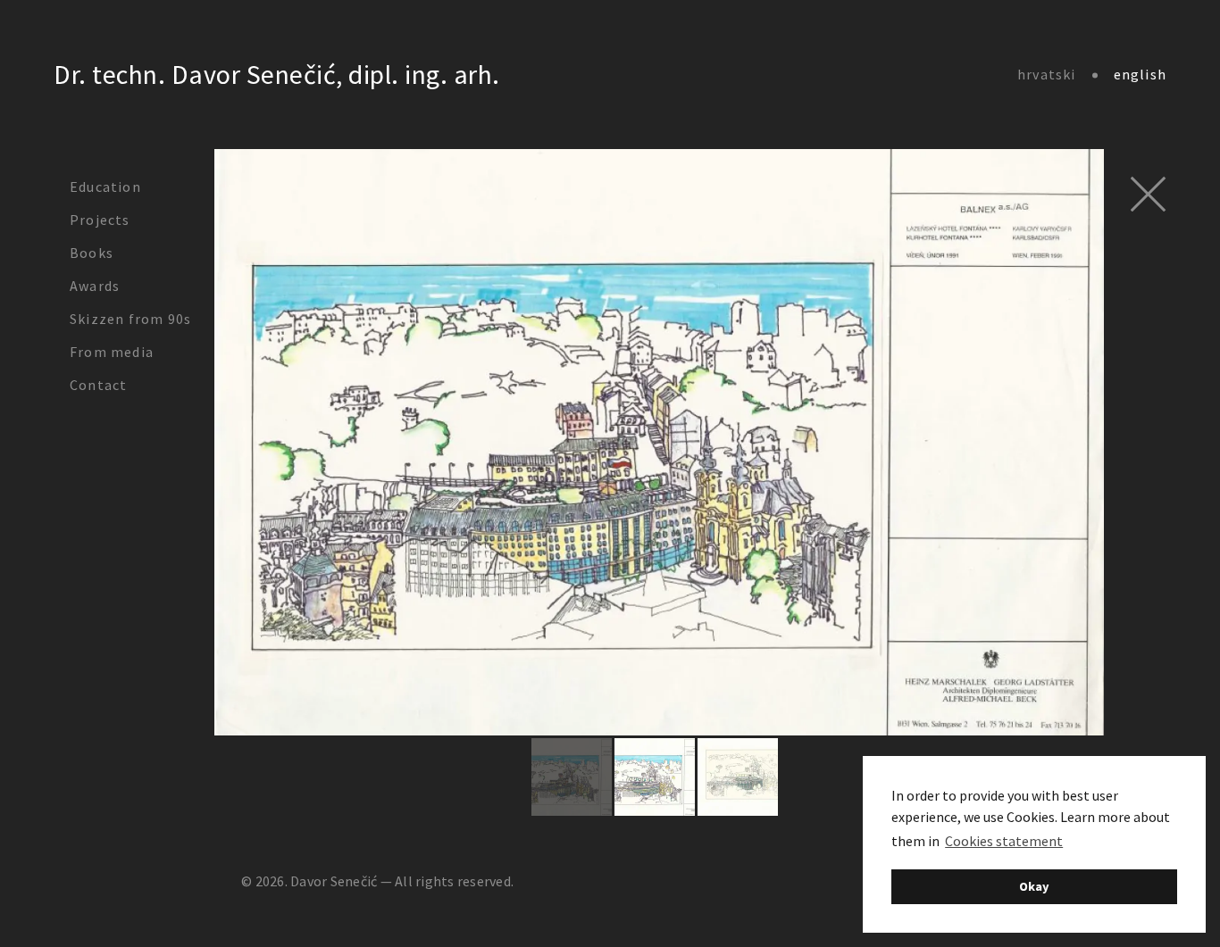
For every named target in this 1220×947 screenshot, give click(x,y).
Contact (98, 385)
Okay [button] (1034, 886)
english (1140, 74)
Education (105, 186)
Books (91, 253)
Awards (95, 286)
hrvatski (1046, 74)
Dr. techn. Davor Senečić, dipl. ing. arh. (277, 74)
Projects (100, 219)
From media (112, 352)
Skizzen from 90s (130, 319)
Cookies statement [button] (1004, 841)
